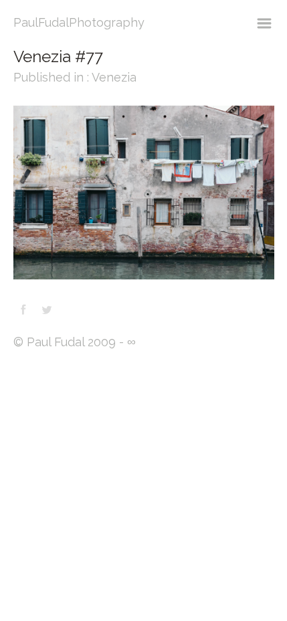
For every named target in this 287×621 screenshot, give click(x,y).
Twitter (47, 309)
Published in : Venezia (74, 77)
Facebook (23, 309)
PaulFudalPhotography (79, 22)
